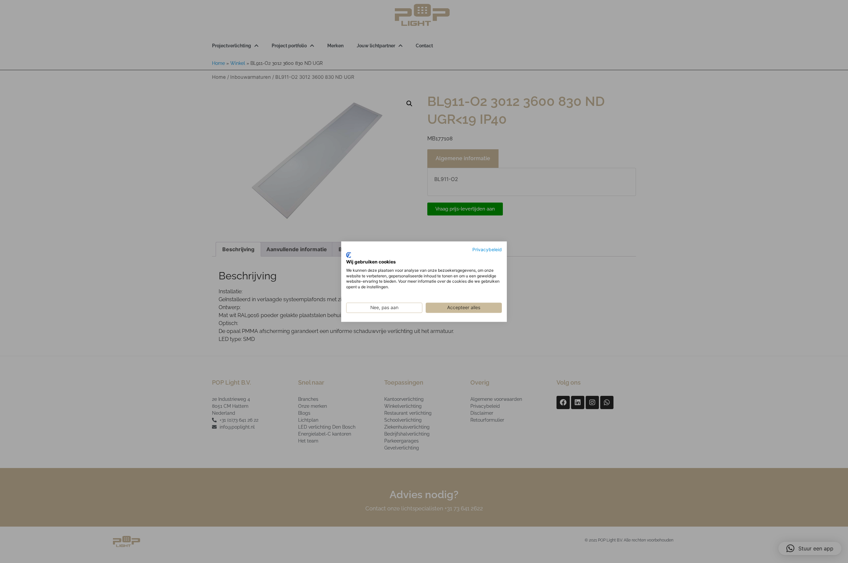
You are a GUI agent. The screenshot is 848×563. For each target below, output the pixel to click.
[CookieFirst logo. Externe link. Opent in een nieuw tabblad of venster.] (348, 255)
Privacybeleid (487, 249)
